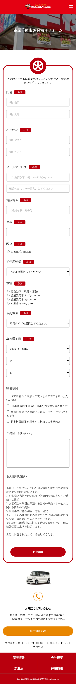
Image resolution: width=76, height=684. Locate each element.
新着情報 (19, 657)
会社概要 (57, 657)
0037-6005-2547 (38, 631)
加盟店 (18, 668)
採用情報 (57, 668)
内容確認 (38, 552)
